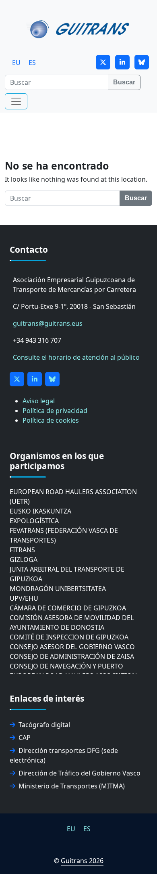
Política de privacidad (55, 410)
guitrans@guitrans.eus (48, 323)
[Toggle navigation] (16, 101)
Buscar (124, 82)
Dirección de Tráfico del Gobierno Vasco (79, 773)
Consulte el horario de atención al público (76, 357)
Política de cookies (51, 420)
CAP (25, 737)
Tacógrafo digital (44, 724)
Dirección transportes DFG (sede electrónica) (64, 755)
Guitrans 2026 (82, 860)
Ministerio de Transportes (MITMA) (72, 786)
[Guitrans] (79, 28)
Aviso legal (39, 400)
